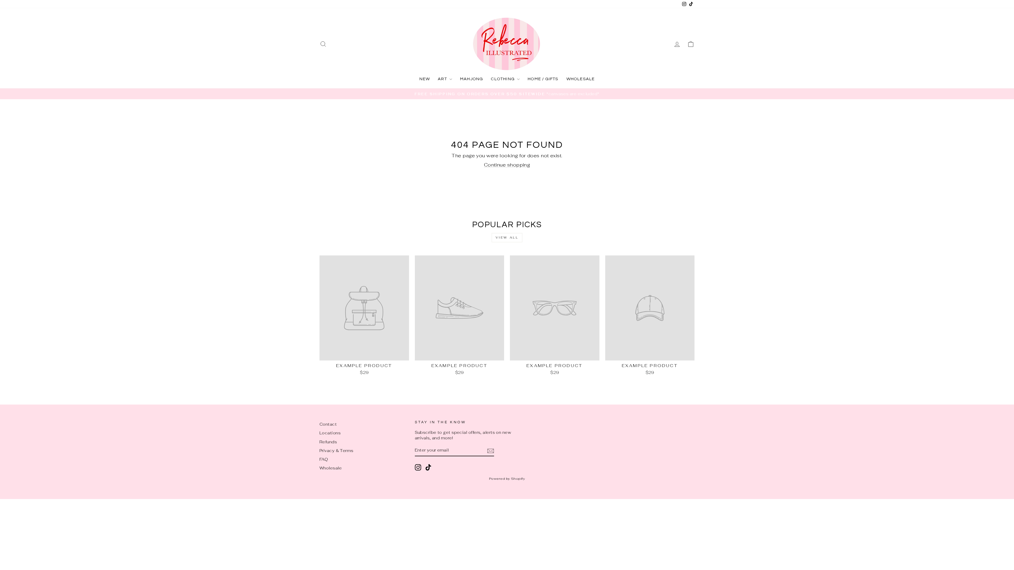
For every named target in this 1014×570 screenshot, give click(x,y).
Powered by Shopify (507, 478)
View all (507, 237)
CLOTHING (503, 79)
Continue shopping (507, 165)
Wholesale (331, 468)
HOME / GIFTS (543, 79)
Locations (330, 432)
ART (443, 79)
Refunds (328, 441)
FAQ (324, 459)
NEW (424, 79)
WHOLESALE (580, 79)
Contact (328, 424)
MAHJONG (471, 79)
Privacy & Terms (337, 450)
